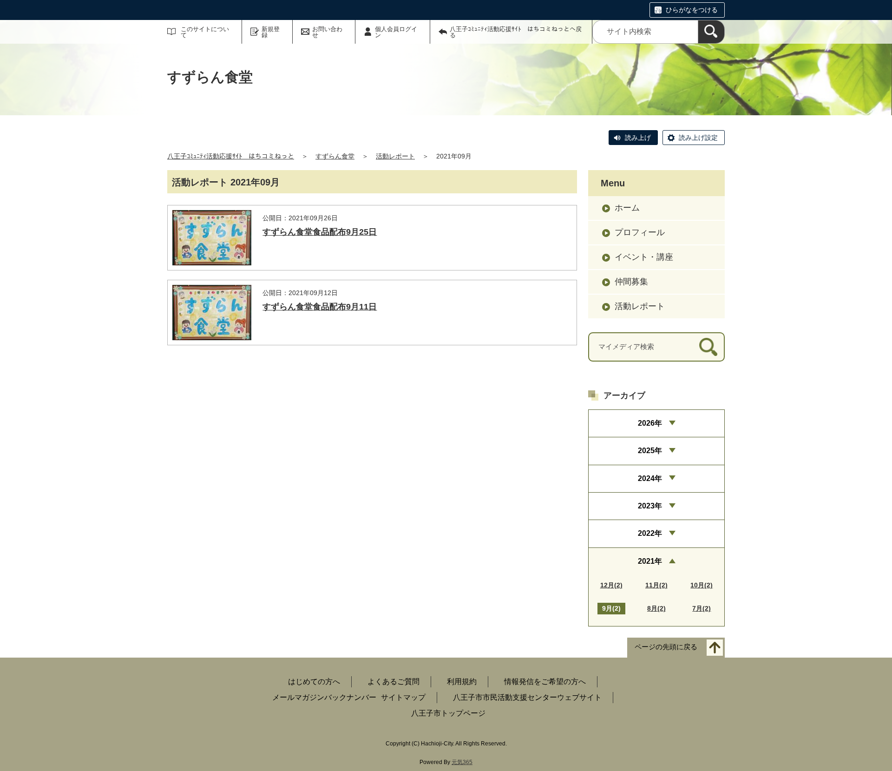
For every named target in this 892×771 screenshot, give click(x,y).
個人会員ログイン (396, 32)
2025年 (650, 451)
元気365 (462, 762)
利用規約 (462, 681)
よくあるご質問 (393, 681)
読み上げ (638, 137)
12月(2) (611, 585)
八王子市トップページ (448, 713)
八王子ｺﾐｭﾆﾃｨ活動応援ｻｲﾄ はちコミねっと (230, 156)
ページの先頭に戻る (666, 647)
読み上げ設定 (698, 137)
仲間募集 (631, 281)
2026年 (650, 423)
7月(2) (701, 608)
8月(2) (656, 608)
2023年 (650, 506)
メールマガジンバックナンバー (324, 697)
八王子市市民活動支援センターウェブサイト (527, 697)
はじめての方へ (314, 681)
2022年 (650, 533)
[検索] (711, 32)
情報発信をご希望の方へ (545, 681)
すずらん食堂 (334, 156)
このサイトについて (205, 32)
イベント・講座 (644, 257)
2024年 (650, 478)
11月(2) (656, 585)
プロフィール (640, 232)
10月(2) (701, 585)
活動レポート (395, 156)
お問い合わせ (327, 32)
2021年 (650, 561)
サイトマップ (403, 697)
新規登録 (271, 32)
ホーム (627, 207)
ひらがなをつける (692, 9)
